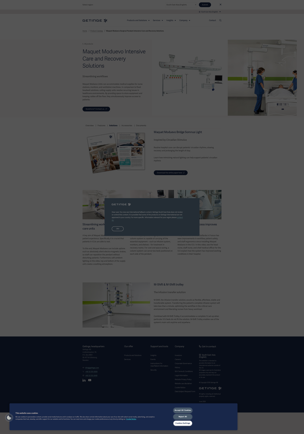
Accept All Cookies (183, 410)
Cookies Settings (182, 423)
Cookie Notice (131, 419)
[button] (9, 417)
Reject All (183, 417)
